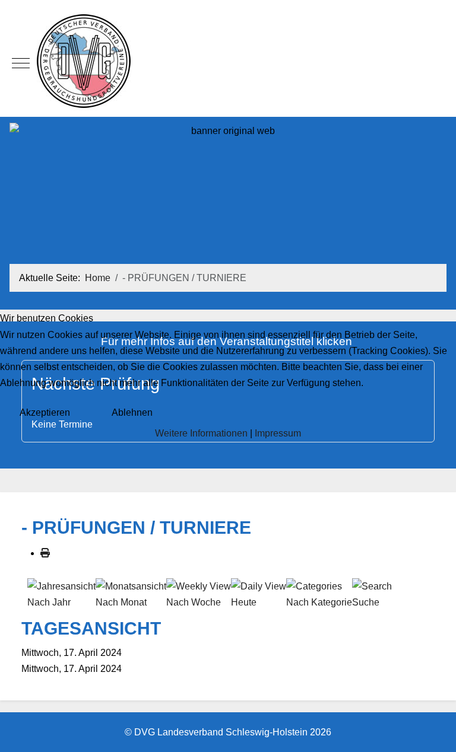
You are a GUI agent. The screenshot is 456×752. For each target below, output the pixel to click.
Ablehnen (132, 412)
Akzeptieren (45, 412)
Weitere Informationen (201, 433)
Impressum (278, 433)
